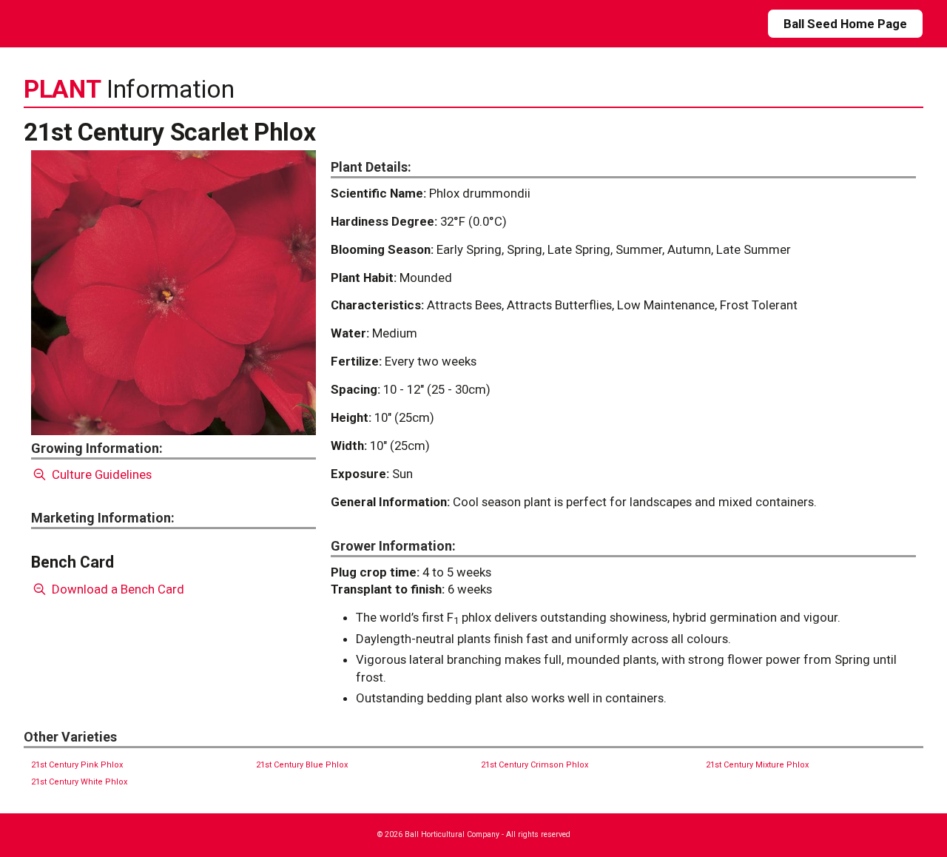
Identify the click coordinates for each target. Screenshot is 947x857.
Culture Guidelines (100, 474)
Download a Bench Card (116, 589)
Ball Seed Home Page (845, 23)
